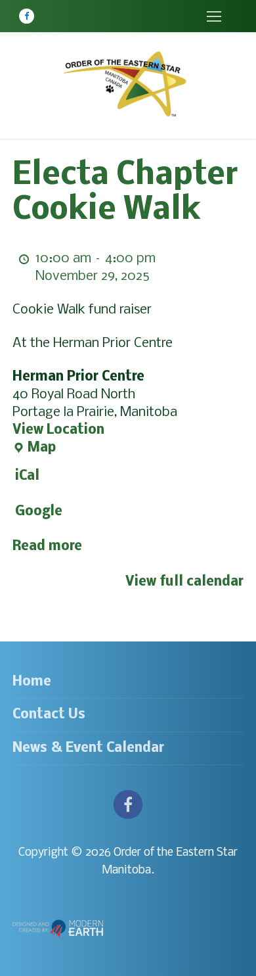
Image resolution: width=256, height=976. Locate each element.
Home (31, 682)
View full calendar (184, 582)
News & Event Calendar (88, 748)
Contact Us (48, 715)
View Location (58, 430)
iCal (27, 476)
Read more (47, 546)
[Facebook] (26, 16)
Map (34, 449)
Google (38, 512)
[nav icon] (213, 16)
